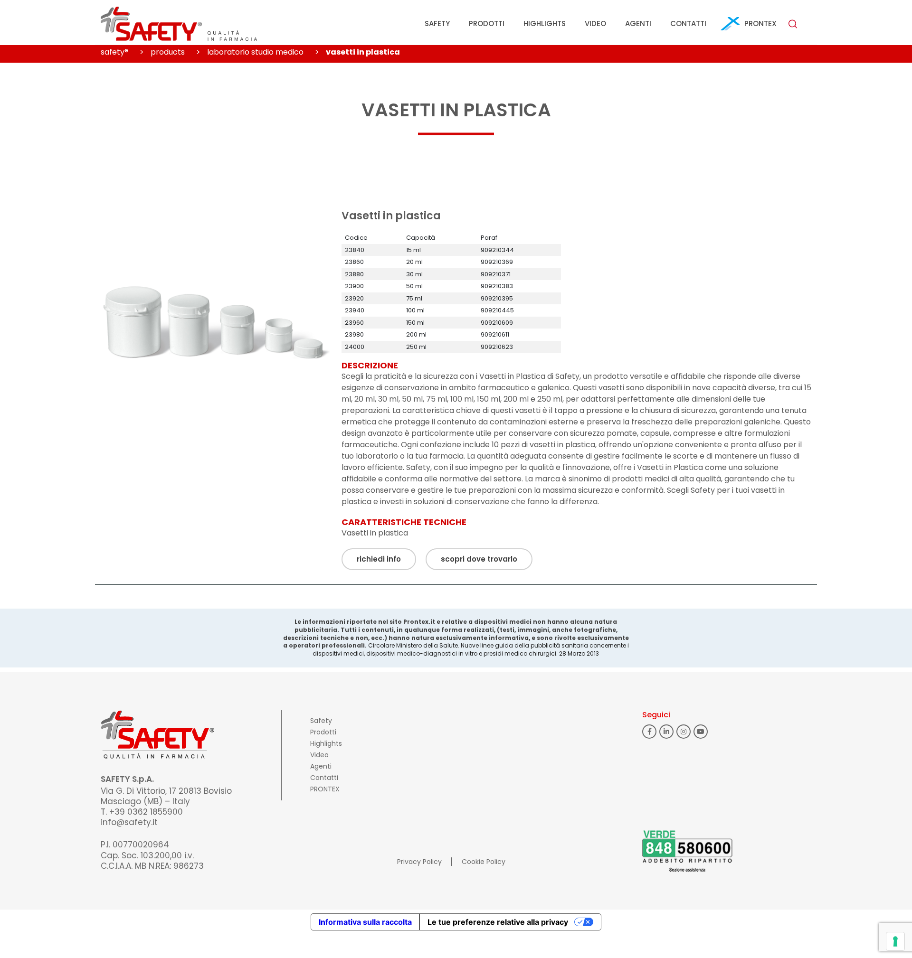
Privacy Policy (419, 861)
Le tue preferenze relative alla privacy (498, 922)
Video (595, 23)
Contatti (688, 23)
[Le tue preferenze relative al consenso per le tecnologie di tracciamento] (895, 941)
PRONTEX (760, 23)
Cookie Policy (483, 861)
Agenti (638, 23)
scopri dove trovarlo (479, 559)
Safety (437, 23)
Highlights (544, 23)
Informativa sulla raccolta (365, 922)
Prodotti (486, 23)
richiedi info (379, 559)
